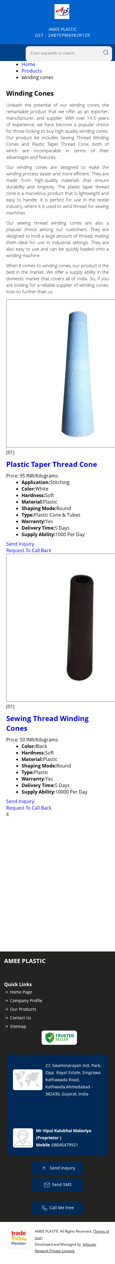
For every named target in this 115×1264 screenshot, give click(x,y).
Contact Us (20, 1018)
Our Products (23, 1009)
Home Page (21, 992)
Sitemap (18, 1026)
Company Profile (26, 1000)
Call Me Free (62, 1207)
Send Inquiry (20, 544)
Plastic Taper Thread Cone (51, 464)
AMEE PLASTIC (62, 32)
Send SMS (62, 1184)
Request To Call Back (28, 550)
